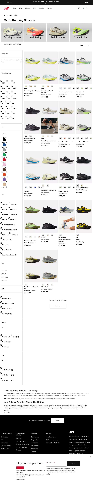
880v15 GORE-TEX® (30, 138)
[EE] (8, 2)
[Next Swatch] (25, 239)
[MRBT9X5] (39, 236)
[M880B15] (77, 137)
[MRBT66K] (30, 236)
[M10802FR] (77, 88)
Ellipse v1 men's (63, 191)
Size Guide (4, 443)
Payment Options (21, 447)
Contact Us (4, 437)
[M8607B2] (60, 88)
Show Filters (18, 44)
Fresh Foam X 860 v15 (65, 92)
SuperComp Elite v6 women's (47, 91)
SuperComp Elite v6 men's (32, 91)
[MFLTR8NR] (43, 234)
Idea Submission (51, 437)
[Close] (91, 456)
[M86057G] (73, 88)
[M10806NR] (81, 88)
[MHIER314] (69, 137)
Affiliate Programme (52, 440)
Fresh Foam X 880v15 (82, 142)
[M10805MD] (86, 88)
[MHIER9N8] (64, 137)
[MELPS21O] (73, 187)
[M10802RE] (39, 187)
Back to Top (7, 412)
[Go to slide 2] (47, 4)
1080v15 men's (80, 92)
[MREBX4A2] (43, 185)
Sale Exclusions (6, 446)
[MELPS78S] (60, 187)
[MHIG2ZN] (81, 185)
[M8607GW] (69, 88)
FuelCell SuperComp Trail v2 (31, 287)
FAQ (2, 440)
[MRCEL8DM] (30, 86)
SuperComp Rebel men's (48, 141)
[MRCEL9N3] (35, 86)
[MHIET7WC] (43, 284)
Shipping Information (22, 444)
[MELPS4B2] (69, 187)
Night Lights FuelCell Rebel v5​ (64, 240)
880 (24, 395)
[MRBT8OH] (26, 236)
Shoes (10, 15)
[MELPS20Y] (64, 187)
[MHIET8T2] (52, 284)
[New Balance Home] (7, 8)
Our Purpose (35, 437)
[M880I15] (86, 137)
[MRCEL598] (26, 86)
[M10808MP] (90, 88)
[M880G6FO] (30, 136)
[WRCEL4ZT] (52, 86)
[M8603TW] (64, 88)
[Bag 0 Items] (87, 8)
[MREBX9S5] (52, 136)
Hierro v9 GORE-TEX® (82, 187)
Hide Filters (9, 44)
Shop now (56, 1)
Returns (18, 450)
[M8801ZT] (90, 137)
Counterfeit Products (52, 443)
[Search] (79, 8)
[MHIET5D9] (47, 284)
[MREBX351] (43, 136)
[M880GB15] (26, 136)
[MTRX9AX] (26, 284)
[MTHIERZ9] (60, 137)
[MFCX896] (60, 234)
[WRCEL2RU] (47, 86)
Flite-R (43, 237)
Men (5, 15)
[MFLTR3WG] (52, 234)
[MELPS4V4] (77, 234)
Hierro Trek (44, 287)
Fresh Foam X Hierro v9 (65, 142)
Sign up (58, 420)
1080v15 (26, 191)
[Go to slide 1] (45, 4)
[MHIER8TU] (73, 137)
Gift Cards (19, 438)
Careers (33, 451)
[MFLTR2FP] (47, 234)
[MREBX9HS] (47, 185)
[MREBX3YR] (47, 136)
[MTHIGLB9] (77, 185)
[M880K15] (81, 137)
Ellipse (77, 239)
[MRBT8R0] (35, 236)
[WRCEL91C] (43, 86)
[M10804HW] (30, 187)
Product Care (5, 448)
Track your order (21, 441)
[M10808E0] (26, 187)
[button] (83, 8)
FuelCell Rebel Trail (30, 240)
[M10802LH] (35, 187)
